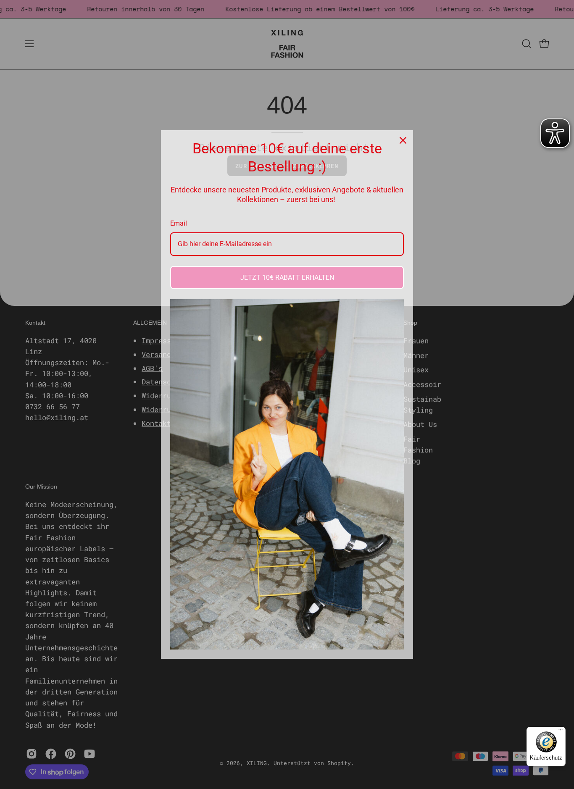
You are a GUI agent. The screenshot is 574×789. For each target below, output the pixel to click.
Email (178, 223)
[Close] (403, 140)
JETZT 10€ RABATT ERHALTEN (287, 277)
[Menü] (561, 732)
